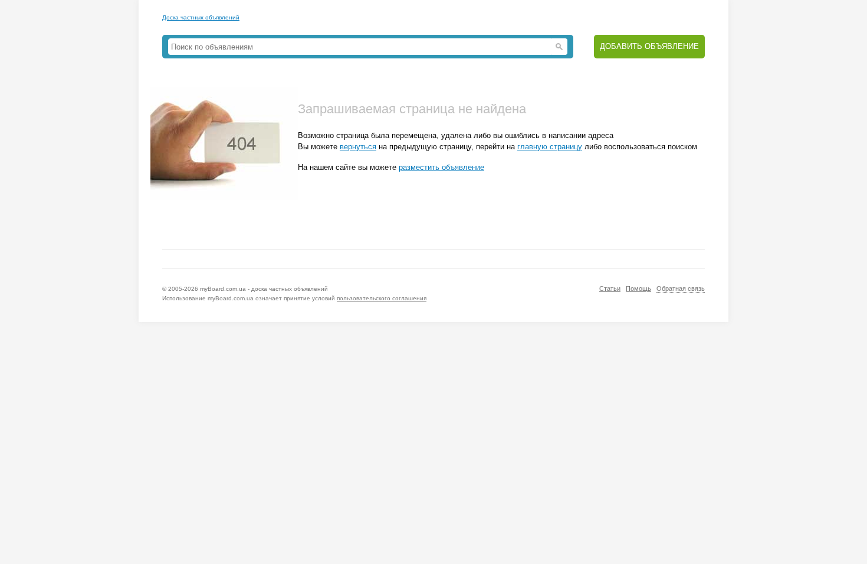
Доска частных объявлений (200, 17)
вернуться (358, 146)
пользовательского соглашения (381, 298)
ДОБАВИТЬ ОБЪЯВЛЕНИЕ (649, 46)
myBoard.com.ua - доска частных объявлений (264, 289)
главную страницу (549, 146)
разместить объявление (441, 167)
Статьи (609, 288)
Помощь (638, 288)
